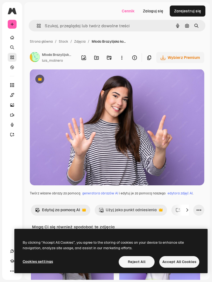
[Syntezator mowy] (12, 124)
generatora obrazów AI (100, 193)
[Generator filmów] (12, 114)
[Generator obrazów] (12, 105)
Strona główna (41, 41)
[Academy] (12, 261)
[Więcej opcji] (121, 57)
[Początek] (12, 37)
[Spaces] (12, 95)
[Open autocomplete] (36, 26)
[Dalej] (187, 210)
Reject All (136, 261)
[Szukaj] (12, 47)
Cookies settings (38, 261)
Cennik (128, 11)
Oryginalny (67, 79)
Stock (63, 41)
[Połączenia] (12, 251)
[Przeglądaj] (12, 67)
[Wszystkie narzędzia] (12, 85)
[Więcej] (12, 271)
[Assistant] (12, 134)
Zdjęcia (80, 41)
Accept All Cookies (179, 261)
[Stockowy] (12, 57)
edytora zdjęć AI (180, 193)
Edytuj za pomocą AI (57, 211)
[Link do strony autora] (35, 58)
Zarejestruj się (187, 11)
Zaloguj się (153, 11)
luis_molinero (52, 60)
